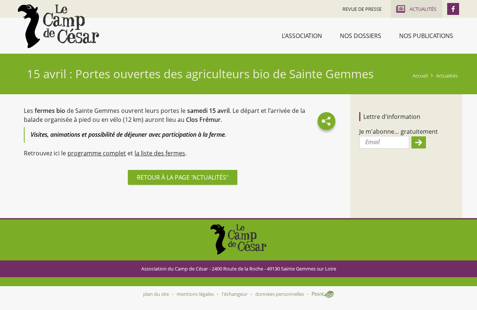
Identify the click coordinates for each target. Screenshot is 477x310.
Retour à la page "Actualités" (182, 177)
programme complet (96, 153)
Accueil (420, 75)
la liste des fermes (160, 153)
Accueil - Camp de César (58, 26)
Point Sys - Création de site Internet (323, 294)
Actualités (447, 75)
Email (372, 142)
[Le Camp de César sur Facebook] (453, 9)
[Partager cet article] (326, 121)
